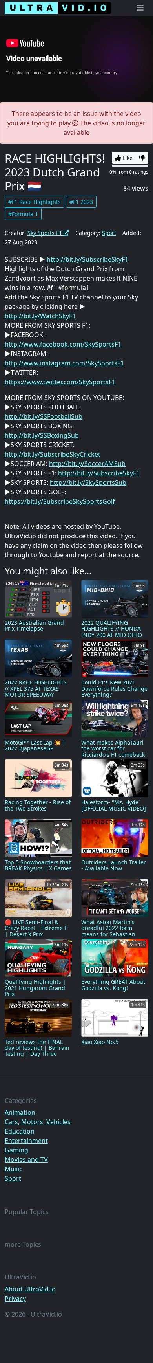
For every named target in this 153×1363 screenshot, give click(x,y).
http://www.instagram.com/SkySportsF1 (64, 363)
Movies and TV (26, 1159)
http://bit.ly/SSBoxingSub (42, 435)
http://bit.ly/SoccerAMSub (87, 463)
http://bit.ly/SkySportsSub (88, 482)
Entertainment (26, 1140)
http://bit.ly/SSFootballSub (43, 416)
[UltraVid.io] (58, 8)
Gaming (16, 1150)
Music (13, 1169)
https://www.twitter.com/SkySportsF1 (60, 382)
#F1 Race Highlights (34, 201)
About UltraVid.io (30, 1289)
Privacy (15, 1298)
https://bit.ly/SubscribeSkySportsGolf (60, 501)
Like (127, 157)
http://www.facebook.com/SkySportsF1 (63, 344)
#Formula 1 (23, 214)
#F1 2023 (81, 201)
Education (20, 1131)
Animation (20, 1112)
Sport (109, 233)
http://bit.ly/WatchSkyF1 (40, 316)
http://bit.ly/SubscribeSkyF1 (87, 259)
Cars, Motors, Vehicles (38, 1121)
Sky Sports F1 (45, 233)
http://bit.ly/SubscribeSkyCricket (52, 454)
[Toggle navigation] (140, 7)
